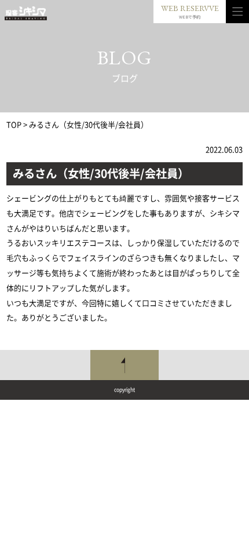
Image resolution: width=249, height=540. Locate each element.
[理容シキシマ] (26, 13)
